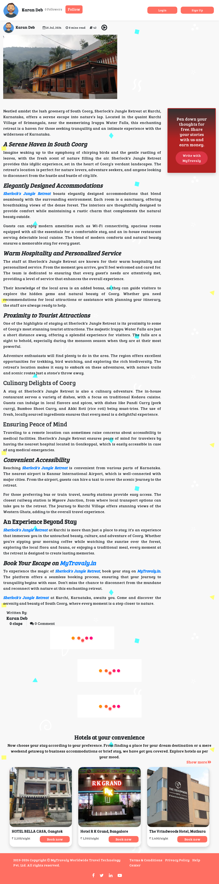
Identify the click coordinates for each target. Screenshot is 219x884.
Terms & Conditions (145, 860)
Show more (197, 762)
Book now (55, 839)
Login (162, 10)
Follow (74, 9)
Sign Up (197, 10)
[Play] (104, 28)
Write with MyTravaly (191, 158)
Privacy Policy (177, 860)
